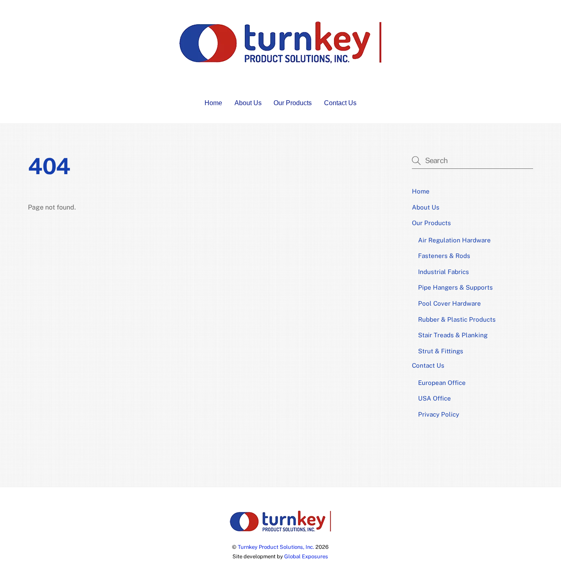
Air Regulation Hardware (454, 240)
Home (213, 102)
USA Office (434, 398)
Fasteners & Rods (444, 255)
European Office (442, 382)
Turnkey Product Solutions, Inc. (276, 547)
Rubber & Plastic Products (457, 319)
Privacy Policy (438, 414)
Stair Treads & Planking (452, 335)
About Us (248, 102)
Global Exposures (306, 556)
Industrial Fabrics (443, 271)
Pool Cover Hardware (449, 303)
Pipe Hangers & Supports (455, 287)
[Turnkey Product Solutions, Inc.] (280, 61)
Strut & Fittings (440, 351)
